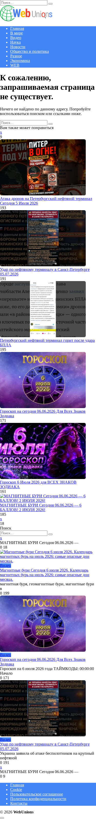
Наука (15, 42)
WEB (14, 65)
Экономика (20, 60)
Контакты (18, 803)
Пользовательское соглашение (36, 794)
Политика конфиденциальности (38, 799)
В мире (16, 33)
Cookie (16, 789)
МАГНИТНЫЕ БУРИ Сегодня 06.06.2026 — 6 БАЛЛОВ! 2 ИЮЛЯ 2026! (40, 507)
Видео (15, 37)
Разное (16, 56)
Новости (17, 47)
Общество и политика (29, 51)
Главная (17, 28)
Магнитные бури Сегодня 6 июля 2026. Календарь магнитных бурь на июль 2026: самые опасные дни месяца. (44, 575)
